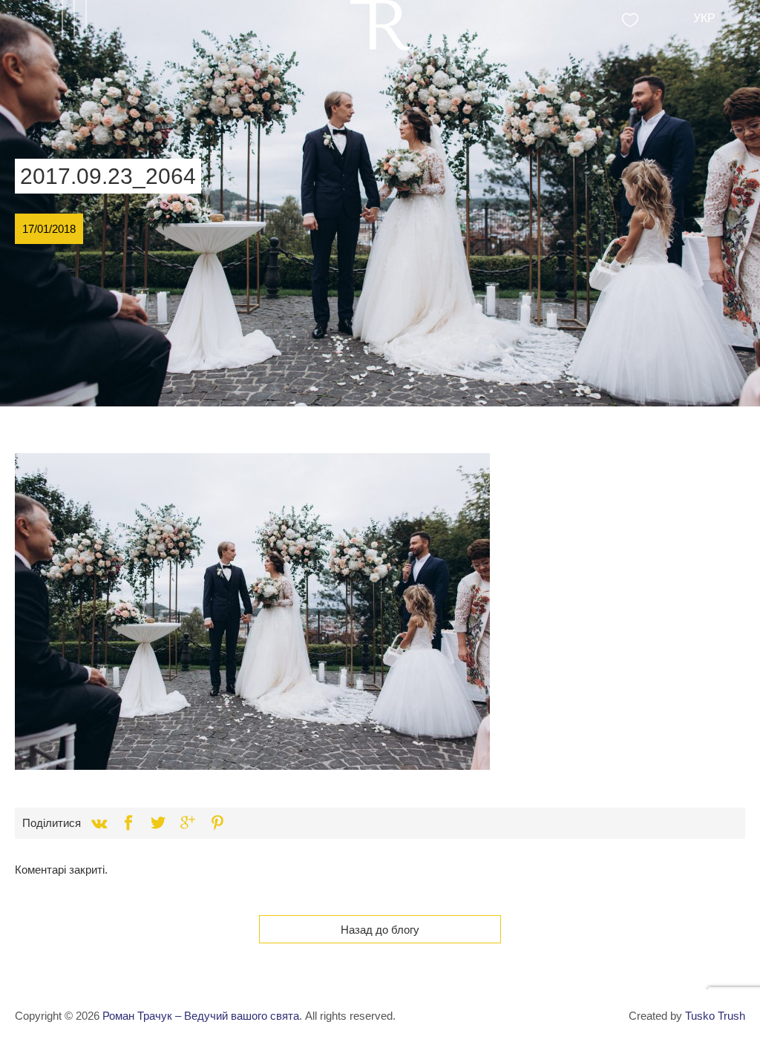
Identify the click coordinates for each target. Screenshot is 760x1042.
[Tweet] (158, 823)
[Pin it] (217, 823)
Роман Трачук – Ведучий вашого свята (200, 1015)
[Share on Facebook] (128, 823)
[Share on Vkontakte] (99, 823)
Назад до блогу (380, 929)
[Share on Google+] (188, 823)
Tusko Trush (715, 1015)
